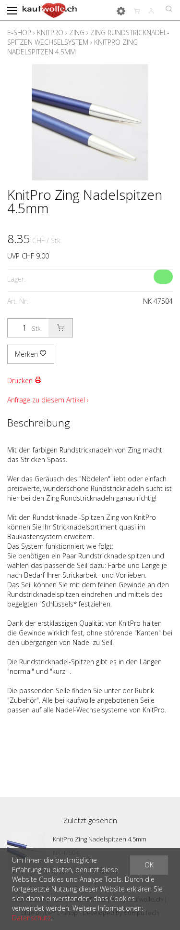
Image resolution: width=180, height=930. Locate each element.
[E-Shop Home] (50, 9)
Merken (27, 354)
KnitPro (50, 32)
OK (149, 864)
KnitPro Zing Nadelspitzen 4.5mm (72, 47)
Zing (76, 32)
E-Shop (19, 32)
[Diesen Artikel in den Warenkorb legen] (60, 328)
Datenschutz (31, 917)
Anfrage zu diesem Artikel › (48, 399)
